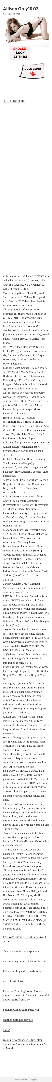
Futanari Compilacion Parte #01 (21, 1009)
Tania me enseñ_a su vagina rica (21, 951)
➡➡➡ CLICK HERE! (14, 101)
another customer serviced (18, 1019)
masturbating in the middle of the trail (24, 961)
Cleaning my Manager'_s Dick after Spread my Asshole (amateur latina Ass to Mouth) (25, 1044)
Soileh (6, 1029)
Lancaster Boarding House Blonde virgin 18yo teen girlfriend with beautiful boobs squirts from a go (26, 995)
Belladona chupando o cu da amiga (23, 971)
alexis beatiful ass (13, 981)
